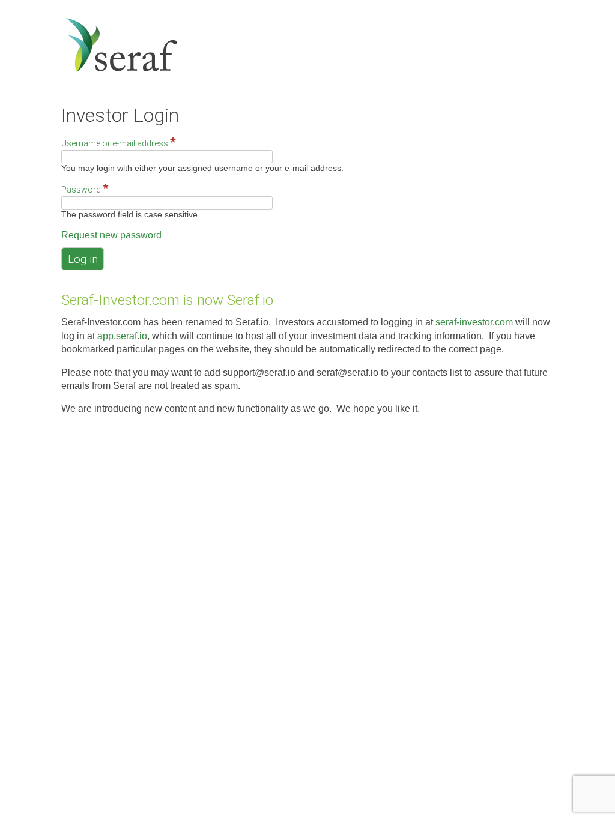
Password (85, 189)
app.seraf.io (122, 336)
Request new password (111, 235)
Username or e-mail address (118, 142)
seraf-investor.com (474, 322)
